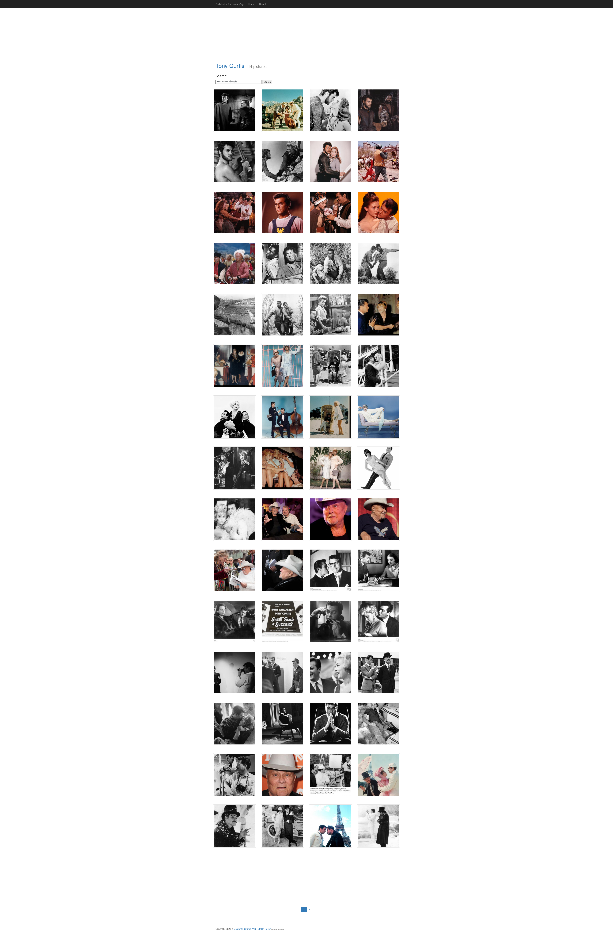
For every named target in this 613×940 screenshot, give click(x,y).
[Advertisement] (306, 33)
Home (251, 4)
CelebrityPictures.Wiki (245, 928)
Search (262, 4)
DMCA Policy (264, 928)
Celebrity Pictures (230, 4)
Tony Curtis (230, 65)
